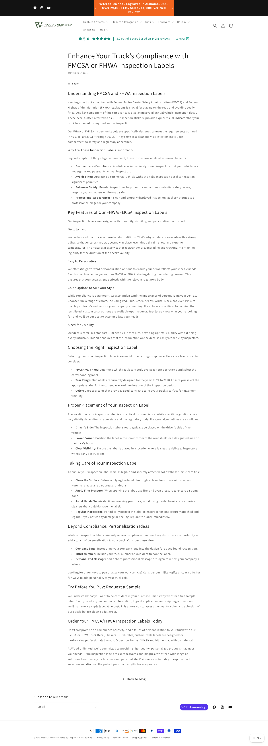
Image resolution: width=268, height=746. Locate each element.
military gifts (169, 572)
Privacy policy (102, 737)
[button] (95, 22)
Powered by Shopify (66, 737)
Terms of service (120, 737)
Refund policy (85, 737)
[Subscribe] (95, 707)
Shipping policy (139, 737)
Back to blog (136, 679)
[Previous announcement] (95, 7)
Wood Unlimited (49, 737)
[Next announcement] (173, 7)
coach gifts (188, 572)
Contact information (160, 737)
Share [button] (75, 83)
